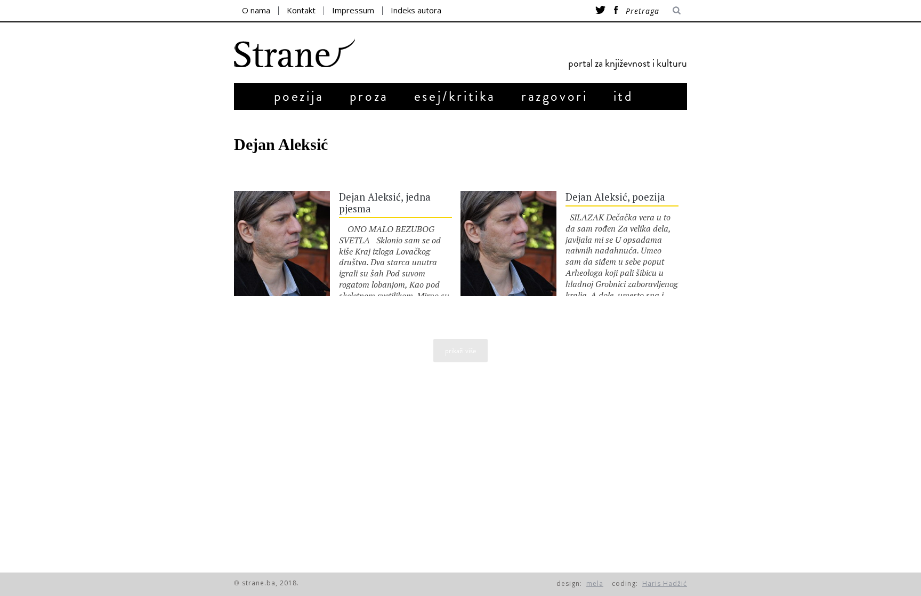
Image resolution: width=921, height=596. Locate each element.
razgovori (554, 96)
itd (623, 96)
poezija (299, 96)
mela (594, 583)
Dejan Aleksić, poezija (615, 196)
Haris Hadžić (664, 583)
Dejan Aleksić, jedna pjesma (385, 202)
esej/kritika (455, 96)
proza (369, 96)
